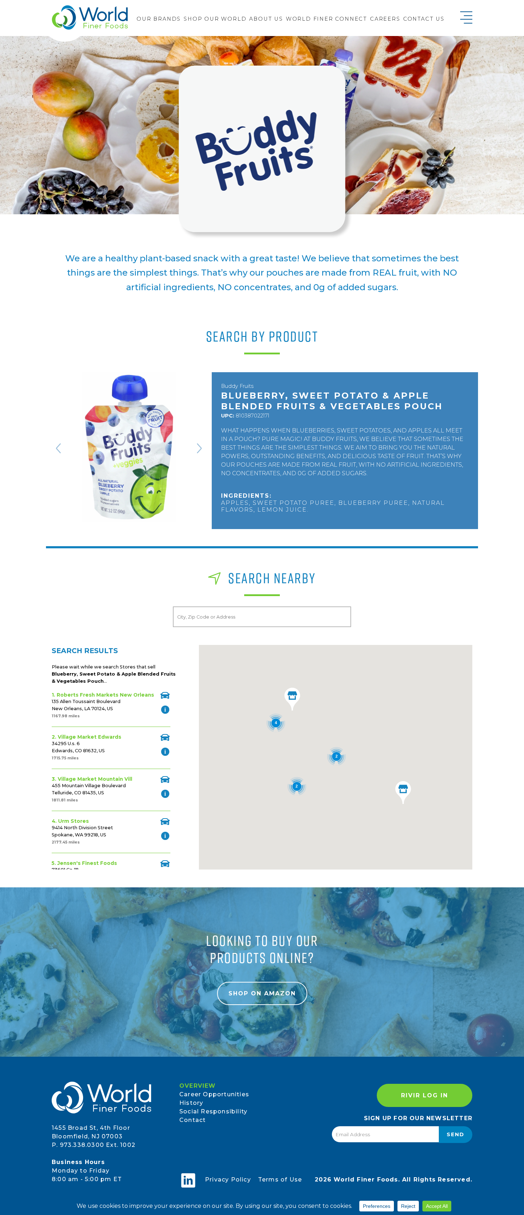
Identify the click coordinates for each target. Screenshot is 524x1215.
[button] (403, 792)
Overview (197, 1085)
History (191, 1102)
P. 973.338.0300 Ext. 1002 (93, 1145)
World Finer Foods (90, 17)
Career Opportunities (214, 1094)
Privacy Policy (228, 1179)
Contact (192, 1120)
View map (165, 695)
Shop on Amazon (262, 993)
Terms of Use (280, 1179)
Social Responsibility (213, 1111)
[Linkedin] (188, 1180)
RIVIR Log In (424, 1095)
